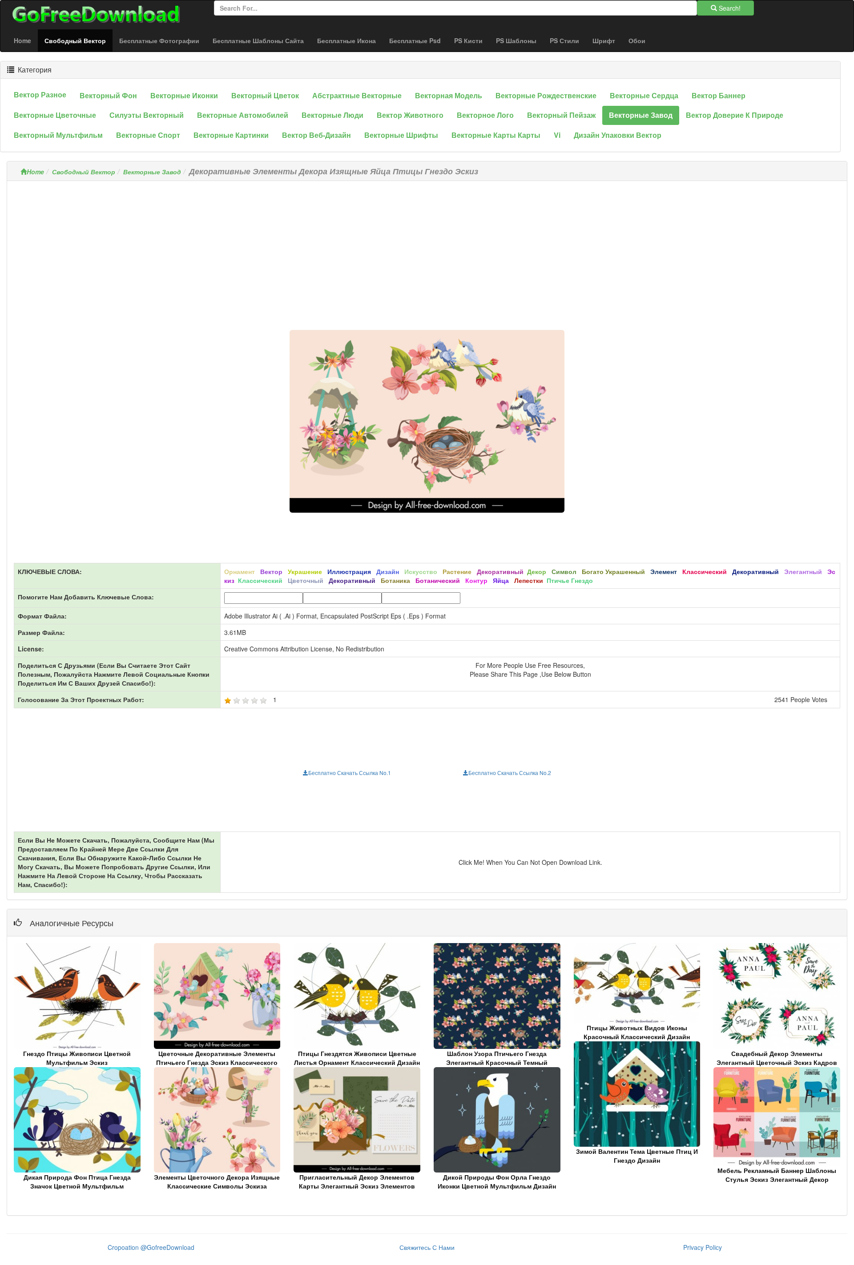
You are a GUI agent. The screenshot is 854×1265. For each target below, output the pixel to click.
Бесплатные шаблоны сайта (258, 40)
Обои (636, 40)
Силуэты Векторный (146, 115)
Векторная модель (448, 95)
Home (22, 40)
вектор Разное (40, 94)
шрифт (603, 40)
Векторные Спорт (148, 135)
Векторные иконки (184, 95)
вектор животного (410, 115)
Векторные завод (641, 115)
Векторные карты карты (495, 135)
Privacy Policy (702, 1247)
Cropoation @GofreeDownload (151, 1247)
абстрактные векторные (357, 95)
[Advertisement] (427, 250)
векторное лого (485, 115)
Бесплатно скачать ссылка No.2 (509, 772)
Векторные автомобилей (242, 115)
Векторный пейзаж (561, 115)
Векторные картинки (231, 135)
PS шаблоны (516, 40)
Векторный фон (108, 95)
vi (557, 135)
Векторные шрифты (401, 135)
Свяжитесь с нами (427, 1247)
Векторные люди (332, 115)
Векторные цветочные (55, 115)
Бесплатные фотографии (159, 40)
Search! (729, 8)
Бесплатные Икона (346, 40)
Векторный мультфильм (58, 135)
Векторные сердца (644, 95)
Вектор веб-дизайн (316, 135)
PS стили (564, 40)
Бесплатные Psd (415, 40)
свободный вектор (78, 40)
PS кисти (468, 40)
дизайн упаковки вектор (617, 135)
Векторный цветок (265, 95)
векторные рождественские (545, 95)
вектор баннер (718, 95)
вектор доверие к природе (734, 115)
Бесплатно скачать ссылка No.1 (349, 772)
